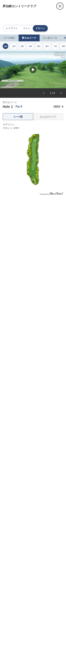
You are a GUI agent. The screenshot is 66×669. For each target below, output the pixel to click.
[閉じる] (60, 6)
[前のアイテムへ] (44, 93)
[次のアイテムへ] (61, 93)
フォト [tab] (26, 28)
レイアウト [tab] (12, 28)
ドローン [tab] (40, 28)
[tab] (9, 38)
